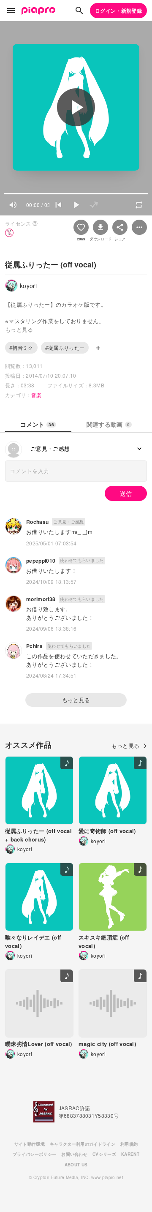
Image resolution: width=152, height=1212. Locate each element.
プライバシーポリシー (34, 1154)
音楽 (36, 394)
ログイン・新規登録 (118, 10)
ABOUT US (76, 1165)
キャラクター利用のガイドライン (82, 1144)
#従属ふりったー (65, 347)
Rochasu (37, 522)
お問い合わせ (74, 1154)
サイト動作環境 (29, 1144)
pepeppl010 (40, 560)
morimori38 (40, 599)
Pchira (34, 646)
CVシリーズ (104, 1154)
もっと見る (76, 700)
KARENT (130, 1154)
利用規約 (129, 1144)
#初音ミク (21, 347)
